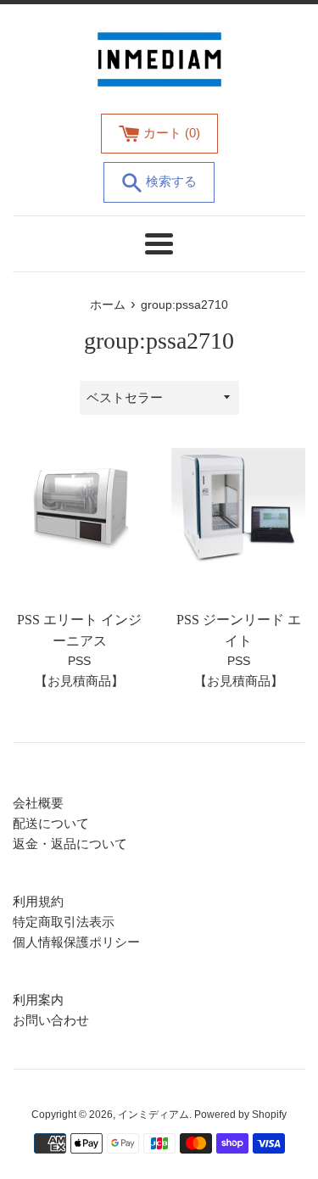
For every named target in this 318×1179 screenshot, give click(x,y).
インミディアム (153, 1114)
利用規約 (38, 901)
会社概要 (38, 803)
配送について (51, 823)
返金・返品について (70, 843)
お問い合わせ (51, 1020)
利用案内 (38, 999)
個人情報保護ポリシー (76, 942)
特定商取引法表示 (63, 921)
